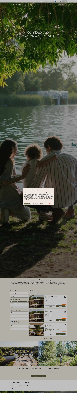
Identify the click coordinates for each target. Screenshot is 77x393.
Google (49, 197)
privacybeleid (44, 197)
